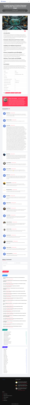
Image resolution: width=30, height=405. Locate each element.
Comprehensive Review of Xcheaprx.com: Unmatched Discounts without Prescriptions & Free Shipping (14, 321)
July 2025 (15, 365)
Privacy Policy (5, 400)
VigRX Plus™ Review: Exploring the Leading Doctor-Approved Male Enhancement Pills (14, 291)
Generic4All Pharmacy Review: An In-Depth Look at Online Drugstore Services (13, 318)
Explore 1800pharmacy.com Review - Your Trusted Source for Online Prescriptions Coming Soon (14, 303)
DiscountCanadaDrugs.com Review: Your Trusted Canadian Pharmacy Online (13, 306)
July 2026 (15, 350)
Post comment (5, 271)
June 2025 (15, 366)
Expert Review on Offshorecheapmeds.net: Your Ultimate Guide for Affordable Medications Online (15, 300)
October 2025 (15, 361)
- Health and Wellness (8, 286)
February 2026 (15, 356)
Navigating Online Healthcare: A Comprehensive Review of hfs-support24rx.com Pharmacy (14, 295)
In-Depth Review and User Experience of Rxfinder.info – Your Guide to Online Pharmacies (14, 293)
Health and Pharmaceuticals (15, 334)
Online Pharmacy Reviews (15, 333)
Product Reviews (15, 336)
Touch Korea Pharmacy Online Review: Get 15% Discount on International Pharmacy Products (14, 278)
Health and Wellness (15, 335)
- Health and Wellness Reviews (9, 284)
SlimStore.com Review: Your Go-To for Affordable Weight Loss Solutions (12, 326)
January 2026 (15, 357)
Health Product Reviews (15, 339)
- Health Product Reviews (9, 294)
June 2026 (15, 351)
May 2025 (15, 367)
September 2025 (15, 362)
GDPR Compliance (5, 397)
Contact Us (4, 398)
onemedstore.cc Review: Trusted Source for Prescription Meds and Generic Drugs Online (14, 313)
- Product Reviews (8, 289)
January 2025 (15, 372)
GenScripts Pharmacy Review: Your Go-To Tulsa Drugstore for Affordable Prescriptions (14, 283)
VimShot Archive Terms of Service (7, 395)
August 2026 (15, 349)
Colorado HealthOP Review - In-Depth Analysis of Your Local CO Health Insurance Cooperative (13, 288)
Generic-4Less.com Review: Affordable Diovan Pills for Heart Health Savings (13, 308)
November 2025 (15, 360)
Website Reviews (15, 344)
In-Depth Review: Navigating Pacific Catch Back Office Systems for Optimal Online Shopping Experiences (15, 281)
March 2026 (15, 355)
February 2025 (15, 371)
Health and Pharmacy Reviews (15, 341)
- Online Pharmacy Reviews (9, 309)
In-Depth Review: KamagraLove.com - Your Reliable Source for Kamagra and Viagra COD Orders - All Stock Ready (14, 316)
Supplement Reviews (15, 340)
